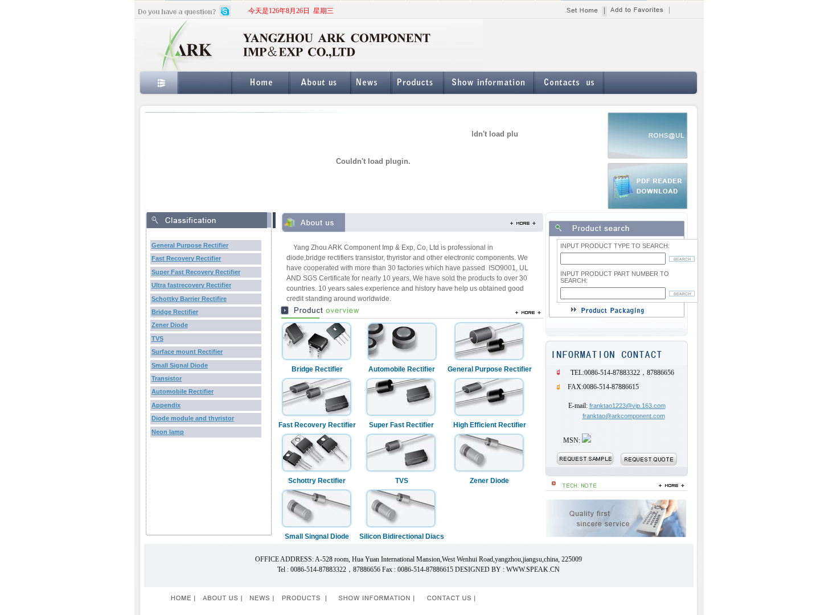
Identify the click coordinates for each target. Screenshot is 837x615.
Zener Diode (169, 324)
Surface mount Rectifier (187, 351)
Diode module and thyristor (192, 418)
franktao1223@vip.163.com (627, 405)
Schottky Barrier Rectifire (189, 298)
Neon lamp (167, 431)
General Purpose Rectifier (189, 245)
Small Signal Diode (179, 365)
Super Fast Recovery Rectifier (195, 272)
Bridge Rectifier (174, 311)
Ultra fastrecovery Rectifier (191, 285)
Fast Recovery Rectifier (186, 258)
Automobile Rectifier (182, 391)
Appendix (165, 405)
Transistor (166, 378)
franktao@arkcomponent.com (623, 415)
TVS (157, 338)
